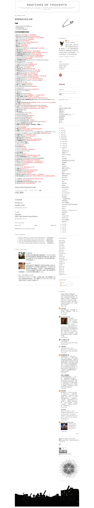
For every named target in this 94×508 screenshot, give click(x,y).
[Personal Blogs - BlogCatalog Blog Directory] (69, 441)
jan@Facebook (63, 65)
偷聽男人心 (62, 109)
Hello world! (64, 348)
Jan (63, 232)
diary (60, 240)
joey (60, 250)
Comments (64, 285)
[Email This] (16, 192)
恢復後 (63, 185)
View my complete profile (67, 56)
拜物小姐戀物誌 (65, 375)
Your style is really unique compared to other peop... (32, 243)
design (60, 258)
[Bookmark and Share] (65, 454)
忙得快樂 (64, 158)
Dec (63, 139)
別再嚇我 (64, 162)
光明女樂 (63, 391)
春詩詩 (61, 121)
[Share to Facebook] (21, 192)
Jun (63, 226)
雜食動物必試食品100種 (23, 19)
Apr (63, 228)
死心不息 (64, 177)
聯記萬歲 (64, 197)
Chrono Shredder (66, 154)
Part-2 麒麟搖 (65, 220)
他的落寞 (64, 183)
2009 (62, 136)
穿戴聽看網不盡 (65, 355)
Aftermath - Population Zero (69, 210)
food (60, 245)
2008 (62, 138)
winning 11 (64, 195)
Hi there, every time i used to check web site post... (32, 237)
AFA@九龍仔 (65, 216)
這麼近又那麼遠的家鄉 (65, 108)
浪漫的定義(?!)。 (65, 356)
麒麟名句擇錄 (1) (66, 173)
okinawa (61, 253)
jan (15, 212)
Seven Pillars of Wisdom (68, 294)
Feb (63, 230)
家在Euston (65, 218)
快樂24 (64, 214)
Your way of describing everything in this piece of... (32, 241)
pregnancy (61, 274)
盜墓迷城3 (64, 212)
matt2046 (63, 308)
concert (61, 256)
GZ (60, 264)
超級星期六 (65, 200)
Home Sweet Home (64, 64)
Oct (63, 143)
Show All (77, 433)
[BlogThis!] (17, 192)
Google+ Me (62, 67)
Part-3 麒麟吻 (65, 202)
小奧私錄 (63, 346)
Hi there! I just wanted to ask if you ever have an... (32, 239)
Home (35, 225)
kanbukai (63, 409)
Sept (63, 145)
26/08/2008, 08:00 (20, 207)
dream (60, 268)
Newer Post (18, 225)
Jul (63, 224)
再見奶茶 (64, 166)
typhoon (61, 263)
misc (36, 190)
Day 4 (63, 156)
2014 (62, 130)
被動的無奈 (65, 175)
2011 (62, 132)
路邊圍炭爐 (29, 253)
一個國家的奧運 (66, 198)
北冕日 (63, 208)
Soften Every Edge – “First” (67, 411)
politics (61, 266)
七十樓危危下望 (65, 340)
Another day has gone (67, 422)
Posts (63, 282)
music (60, 247)
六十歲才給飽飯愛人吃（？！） (67, 114)
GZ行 (63, 149)
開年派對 (28, 263)
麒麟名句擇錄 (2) (66, 168)
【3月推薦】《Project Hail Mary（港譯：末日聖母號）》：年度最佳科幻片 (73, 321)
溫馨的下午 (65, 152)
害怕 (63, 181)
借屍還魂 (61, 118)
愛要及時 (61, 111)
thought (61, 242)
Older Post (53, 225)
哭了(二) (61, 122)
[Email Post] (40, 190)
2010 (62, 134)
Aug (63, 147)
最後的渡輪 (62, 116)
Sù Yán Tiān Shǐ (65, 316)
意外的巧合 (65, 179)
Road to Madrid (72, 423)
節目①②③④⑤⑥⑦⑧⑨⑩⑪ (69, 204)
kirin (60, 252)
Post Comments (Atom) (28, 228)
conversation (62, 260)
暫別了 (63, 172)
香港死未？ (62, 113)
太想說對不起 (65, 151)
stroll (60, 261)
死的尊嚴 (61, 119)
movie (60, 248)
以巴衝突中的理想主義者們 (67, 295)
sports (60, 269)
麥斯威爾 (17, 203)
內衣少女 (64, 206)
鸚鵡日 (63, 164)
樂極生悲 (64, 221)
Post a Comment (19, 222)
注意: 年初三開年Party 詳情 (26, 275)
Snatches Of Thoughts (47, 4)
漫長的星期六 (65, 187)
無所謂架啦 (64, 392)
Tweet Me (61, 69)
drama (60, 271)
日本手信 (64, 191)
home (60, 273)
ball (60, 255)
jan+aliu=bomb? (66, 193)
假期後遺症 (65, 170)
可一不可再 (65, 189)
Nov (63, 141)
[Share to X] (19, 192)
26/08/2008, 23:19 (20, 219)
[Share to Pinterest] (23, 192)
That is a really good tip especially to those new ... (32, 240)
